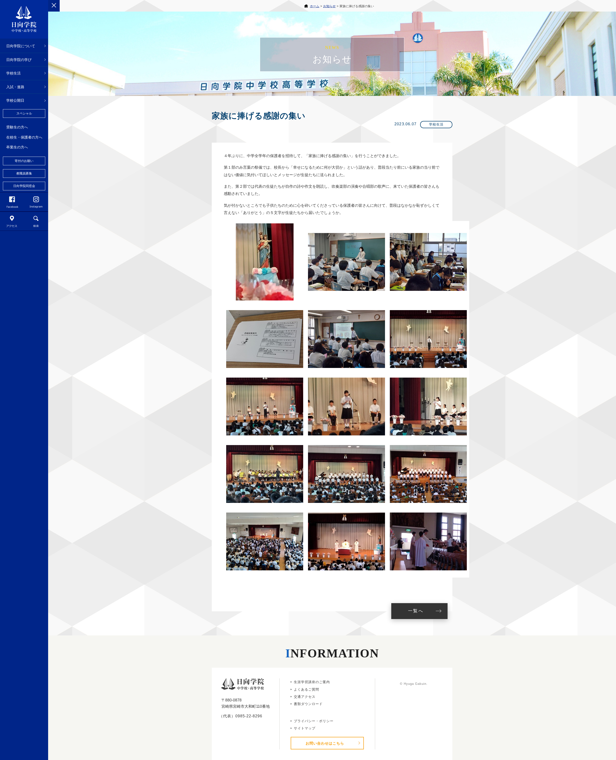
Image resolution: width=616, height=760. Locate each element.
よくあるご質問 (306, 689)
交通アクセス (304, 697)
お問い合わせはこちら (325, 743)
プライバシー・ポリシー (314, 721)
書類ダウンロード (308, 704)
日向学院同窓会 (24, 186)
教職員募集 (24, 173)
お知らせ (329, 6)
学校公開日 (15, 100)
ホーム (314, 6)
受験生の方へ (17, 127)
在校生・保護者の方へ (24, 137)
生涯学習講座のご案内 (312, 682)
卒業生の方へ (17, 147)
